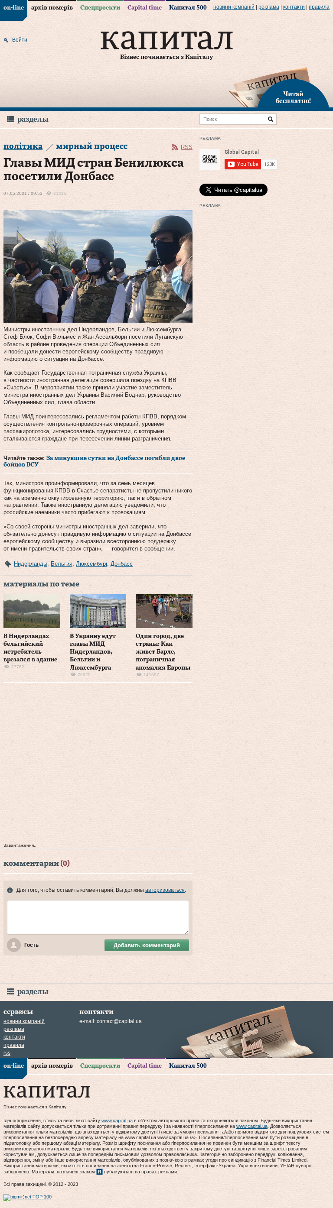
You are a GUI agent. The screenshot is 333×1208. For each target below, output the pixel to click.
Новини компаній (234, 7)
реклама (268, 7)
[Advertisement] (98, 764)
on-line (13, 8)
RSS (187, 147)
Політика (22, 146)
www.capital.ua (117, 1120)
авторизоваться (165, 890)
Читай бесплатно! (293, 98)
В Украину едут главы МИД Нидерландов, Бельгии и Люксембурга (93, 652)
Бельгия (61, 563)
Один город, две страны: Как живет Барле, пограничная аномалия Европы (163, 652)
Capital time (144, 8)
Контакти (294, 7)
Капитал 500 (188, 8)
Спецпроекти (100, 8)
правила (319, 7)
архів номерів (52, 8)
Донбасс (122, 563)
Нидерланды (30, 563)
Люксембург (91, 563)
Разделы (33, 119)
